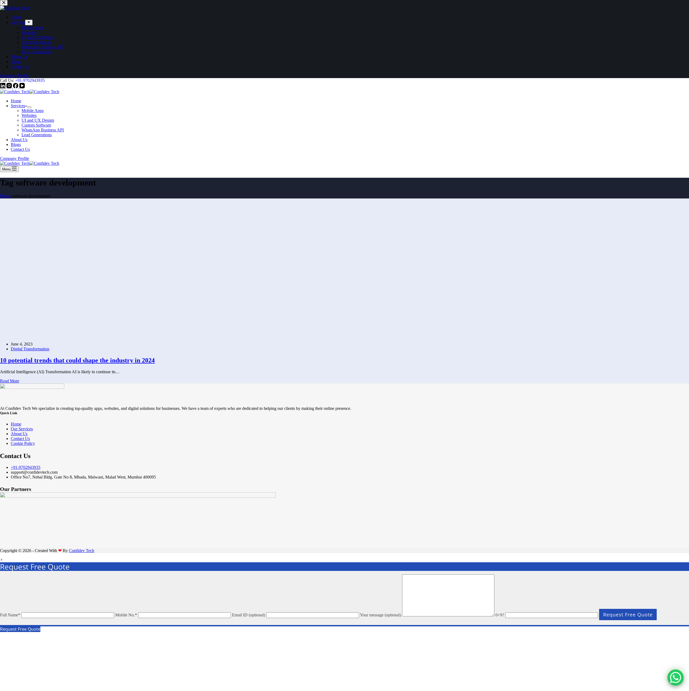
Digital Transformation (30, 614)
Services (18, 105)
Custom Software (36, 125)
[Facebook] (16, 87)
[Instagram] (9, 87)
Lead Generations (37, 134)
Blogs (16, 144)
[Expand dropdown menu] (29, 107)
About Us (19, 139)
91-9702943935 (31, 80)
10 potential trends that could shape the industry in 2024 (77, 625)
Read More (9, 646)
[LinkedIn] (3, 87)
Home (16, 101)
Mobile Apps (33, 110)
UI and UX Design (38, 120)
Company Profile (14, 158)
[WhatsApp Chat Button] (675, 677)
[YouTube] (22, 87)
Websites (29, 115)
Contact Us (20, 149)
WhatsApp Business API (43, 130)
